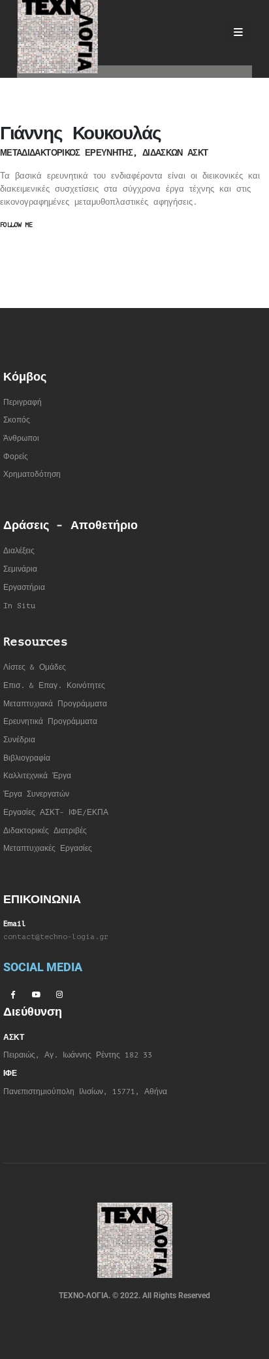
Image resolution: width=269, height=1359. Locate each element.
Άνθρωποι (21, 438)
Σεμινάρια (20, 569)
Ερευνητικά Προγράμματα (50, 721)
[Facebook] (12, 994)
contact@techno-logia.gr (55, 937)
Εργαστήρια (24, 587)
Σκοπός (16, 420)
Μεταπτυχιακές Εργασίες (47, 848)
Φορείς (15, 457)
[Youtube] (36, 994)
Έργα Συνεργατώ (34, 794)
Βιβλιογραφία (26, 758)
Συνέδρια (19, 740)
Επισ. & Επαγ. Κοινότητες (54, 685)
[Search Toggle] (204, 33)
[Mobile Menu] (238, 33)
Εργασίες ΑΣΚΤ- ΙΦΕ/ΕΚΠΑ (55, 812)
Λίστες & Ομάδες (34, 667)
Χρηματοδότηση (32, 474)
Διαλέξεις (19, 551)
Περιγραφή (22, 402)
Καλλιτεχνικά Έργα (37, 776)
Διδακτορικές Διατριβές (45, 831)
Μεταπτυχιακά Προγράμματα (55, 704)
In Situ (19, 606)
